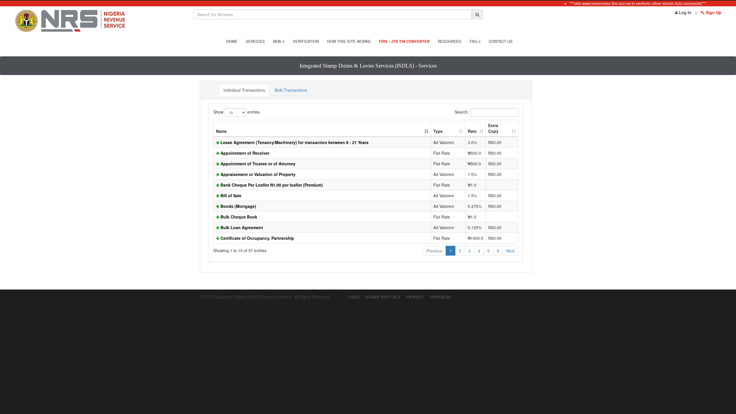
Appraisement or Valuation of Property (257, 174)
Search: (462, 112)
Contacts (440, 297)
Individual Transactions (244, 90)
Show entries (236, 112)
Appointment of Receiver (244, 153)
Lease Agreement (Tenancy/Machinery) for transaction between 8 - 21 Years (294, 142)
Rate (472, 131)
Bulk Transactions (291, 90)
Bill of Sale (230, 195)
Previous (434, 251)
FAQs (354, 297)
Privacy (415, 297)
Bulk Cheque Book (238, 217)
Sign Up (713, 12)
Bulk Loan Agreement (241, 227)
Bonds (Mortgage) (237, 206)
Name (221, 131)
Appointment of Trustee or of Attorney (257, 163)
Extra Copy (493, 128)
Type (438, 131)
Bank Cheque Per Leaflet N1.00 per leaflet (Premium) (271, 185)
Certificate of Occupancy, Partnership (256, 238)
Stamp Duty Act (382, 297)
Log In (684, 12)
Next (510, 251)
